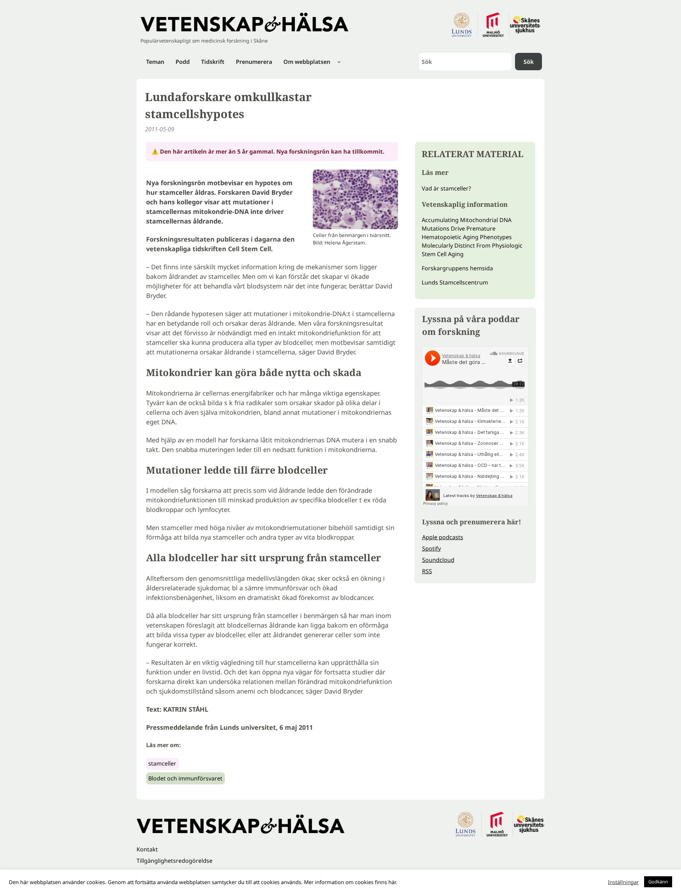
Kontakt (147, 849)
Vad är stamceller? (446, 188)
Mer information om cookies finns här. (350, 881)
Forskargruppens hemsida (457, 268)
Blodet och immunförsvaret (185, 778)
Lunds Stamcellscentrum (455, 282)
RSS (427, 571)
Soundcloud (438, 560)
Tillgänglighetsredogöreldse (174, 861)
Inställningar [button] (623, 882)
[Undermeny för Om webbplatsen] (339, 62)
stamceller (162, 763)
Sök (529, 62)
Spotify (431, 548)
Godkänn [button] (658, 881)
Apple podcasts (442, 537)
